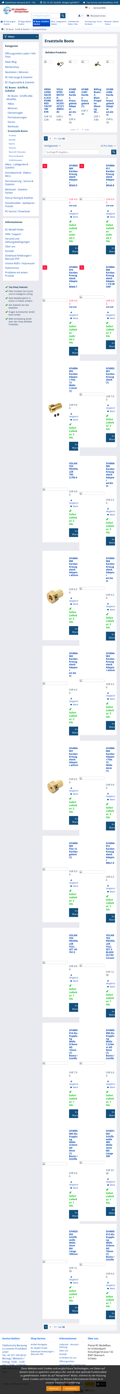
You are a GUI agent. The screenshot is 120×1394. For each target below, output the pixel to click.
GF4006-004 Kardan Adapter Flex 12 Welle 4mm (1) (110, 759)
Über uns (10, 246)
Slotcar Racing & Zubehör (19, 197)
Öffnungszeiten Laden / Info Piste (20, 55)
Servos (11, 122)
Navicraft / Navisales (17, 152)
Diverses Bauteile (15, 156)
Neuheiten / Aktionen (17, 72)
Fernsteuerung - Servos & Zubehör (93, 22)
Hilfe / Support (13, 234)
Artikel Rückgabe (39, 1344)
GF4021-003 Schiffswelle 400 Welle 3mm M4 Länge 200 (110, 1143)
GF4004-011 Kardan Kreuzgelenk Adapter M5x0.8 (110, 175)
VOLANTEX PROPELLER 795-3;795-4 (73, 470)
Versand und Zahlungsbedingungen (17, 240)
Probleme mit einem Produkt (16, 274)
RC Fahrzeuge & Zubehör (10, 22)
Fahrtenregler (15, 112)
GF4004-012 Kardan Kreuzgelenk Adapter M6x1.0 (110, 853)
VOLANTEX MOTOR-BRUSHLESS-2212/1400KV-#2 (60, 100)
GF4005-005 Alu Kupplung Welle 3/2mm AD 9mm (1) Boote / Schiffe (73, 1144)
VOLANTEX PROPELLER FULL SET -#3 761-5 (73, 944)
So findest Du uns (68, 1357)
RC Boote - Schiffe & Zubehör (41, 22)
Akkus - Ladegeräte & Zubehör (58, 22)
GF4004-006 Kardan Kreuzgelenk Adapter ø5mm (73, 567)
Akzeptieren (71, 1388)
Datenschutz (12, 268)
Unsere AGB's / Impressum (20, 263)
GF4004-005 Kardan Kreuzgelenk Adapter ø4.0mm (110, 474)
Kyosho (11, 143)
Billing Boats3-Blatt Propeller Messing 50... (97, 100)
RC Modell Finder (14, 229)
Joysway (11, 139)
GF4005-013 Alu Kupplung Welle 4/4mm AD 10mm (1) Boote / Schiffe (110, 1245)
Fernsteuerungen (17, 117)
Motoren (12, 108)
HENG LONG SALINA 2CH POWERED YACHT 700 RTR (48, 100)
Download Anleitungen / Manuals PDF (18, 257)
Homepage (2, 29)
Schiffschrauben (15, 160)
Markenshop (12, 67)
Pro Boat (12, 135)
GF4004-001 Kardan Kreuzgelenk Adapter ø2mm (73, 757)
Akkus (10, 103)
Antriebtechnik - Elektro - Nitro (73, 22)
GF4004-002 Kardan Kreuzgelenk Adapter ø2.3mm (73, 102)
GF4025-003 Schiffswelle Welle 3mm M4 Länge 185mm (73, 1242)
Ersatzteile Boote (17, 131)
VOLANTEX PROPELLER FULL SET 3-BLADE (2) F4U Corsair (110, 946)
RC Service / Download (17, 211)
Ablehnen (54, 1388)
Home (1, 22)
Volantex (12, 148)
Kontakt (9, 251)
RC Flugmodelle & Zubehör (24, 22)
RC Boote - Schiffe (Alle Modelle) (19, 97)
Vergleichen (75, 213)
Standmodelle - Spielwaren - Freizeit (20, 204)
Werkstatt (13, 126)
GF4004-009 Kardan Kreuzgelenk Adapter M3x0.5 (73, 175)
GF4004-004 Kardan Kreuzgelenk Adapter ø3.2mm (110, 102)
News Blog (11, 61)
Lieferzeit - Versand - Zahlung (69, 1345)
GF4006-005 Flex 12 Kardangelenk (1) (73, 850)
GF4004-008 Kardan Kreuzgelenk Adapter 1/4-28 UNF (110, 277)
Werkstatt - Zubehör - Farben (111, 22)
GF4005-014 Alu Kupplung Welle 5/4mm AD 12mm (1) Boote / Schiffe (73, 1044)
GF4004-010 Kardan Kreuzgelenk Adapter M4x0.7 (73, 277)
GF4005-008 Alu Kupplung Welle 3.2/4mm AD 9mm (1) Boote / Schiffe (110, 1044)
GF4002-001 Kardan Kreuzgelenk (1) (85, 98)
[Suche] (62, 15)
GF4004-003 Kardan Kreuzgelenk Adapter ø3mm (110, 662)
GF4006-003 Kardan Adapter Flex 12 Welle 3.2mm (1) (73, 379)
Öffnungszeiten (66, 1361)
